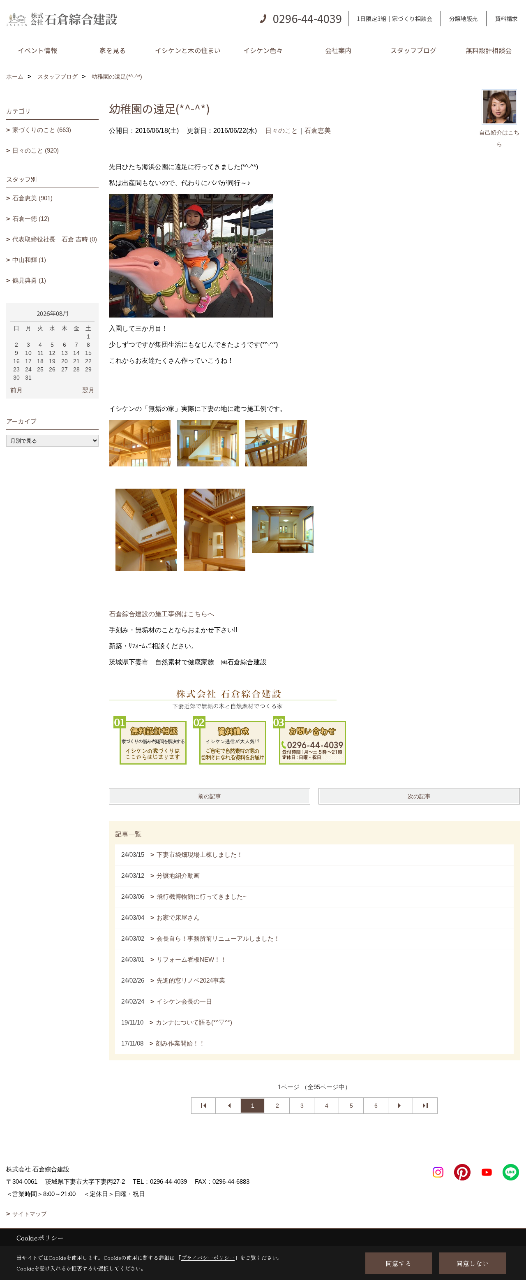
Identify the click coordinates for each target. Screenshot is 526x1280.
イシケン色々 (263, 50)
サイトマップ (29, 1213)
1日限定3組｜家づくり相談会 (394, 18)
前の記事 (209, 796)
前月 (16, 390)
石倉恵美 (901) (32, 198)
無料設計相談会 (489, 50)
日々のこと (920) (35, 150)
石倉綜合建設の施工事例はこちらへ (161, 613)
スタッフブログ (413, 50)
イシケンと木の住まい (188, 50)
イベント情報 (37, 50)
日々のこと (281, 130)
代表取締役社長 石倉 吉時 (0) (54, 239)
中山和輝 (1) (29, 259)
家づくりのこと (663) (41, 129)
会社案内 (338, 50)
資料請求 (506, 18)
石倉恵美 (318, 130)
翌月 (88, 390)
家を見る (112, 50)
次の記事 (419, 796)
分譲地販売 (463, 18)
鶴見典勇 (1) (29, 280)
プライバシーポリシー (208, 1257)
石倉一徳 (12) (30, 218)
